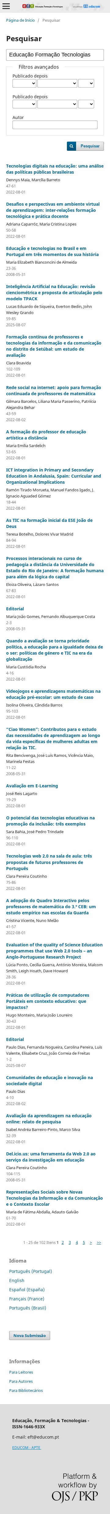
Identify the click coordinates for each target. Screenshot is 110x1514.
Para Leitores (21, 1372)
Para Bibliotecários (26, 1390)
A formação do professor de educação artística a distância (46, 435)
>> (99, 1242)
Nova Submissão (29, 1335)
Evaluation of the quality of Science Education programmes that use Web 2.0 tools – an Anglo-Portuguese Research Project (54, 951)
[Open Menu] (6, 6)
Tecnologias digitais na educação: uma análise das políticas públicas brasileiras (55, 169)
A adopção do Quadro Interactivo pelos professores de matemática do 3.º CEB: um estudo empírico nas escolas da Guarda (51, 907)
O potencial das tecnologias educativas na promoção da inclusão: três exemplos (50, 821)
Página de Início (20, 20)
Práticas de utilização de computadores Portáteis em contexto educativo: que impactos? (47, 1001)
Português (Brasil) (27, 1308)
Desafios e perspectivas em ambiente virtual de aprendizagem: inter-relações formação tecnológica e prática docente (53, 210)
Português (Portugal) (30, 1271)
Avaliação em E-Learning (32, 786)
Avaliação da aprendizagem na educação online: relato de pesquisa (49, 1119)
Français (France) (26, 1299)
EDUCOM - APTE (26, 1447)
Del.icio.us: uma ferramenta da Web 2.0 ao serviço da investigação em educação (51, 1157)
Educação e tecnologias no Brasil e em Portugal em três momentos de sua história (52, 251)
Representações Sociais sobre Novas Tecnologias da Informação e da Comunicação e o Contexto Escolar (54, 1198)
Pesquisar (90, 146)
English (16, 1280)
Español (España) (27, 1289)
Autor (18, 117)
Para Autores (21, 1381)
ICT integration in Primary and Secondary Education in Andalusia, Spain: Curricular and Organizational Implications (53, 476)
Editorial (15, 609)
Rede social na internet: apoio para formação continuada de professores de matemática (53, 390)
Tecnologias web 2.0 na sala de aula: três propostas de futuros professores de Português (49, 862)
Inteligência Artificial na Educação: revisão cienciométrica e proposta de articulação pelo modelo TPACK (54, 293)
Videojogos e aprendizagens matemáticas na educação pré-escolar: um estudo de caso (53, 694)
